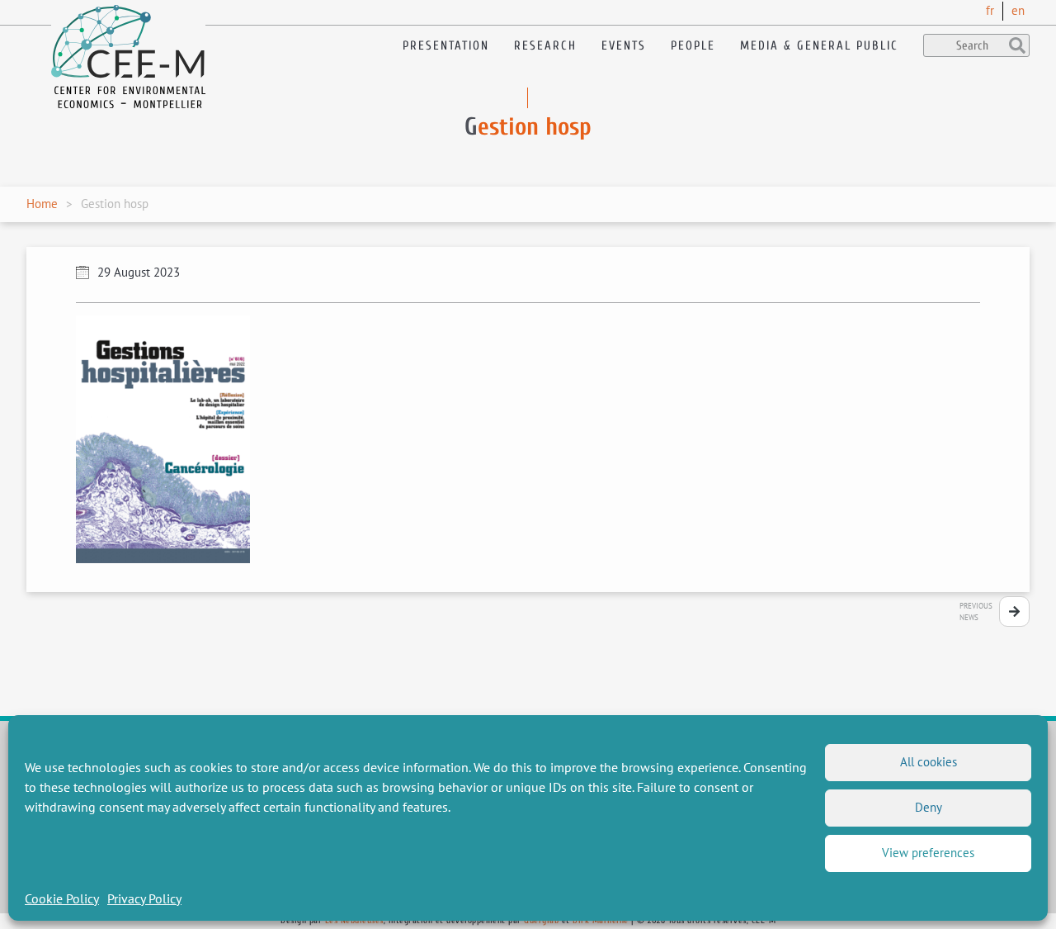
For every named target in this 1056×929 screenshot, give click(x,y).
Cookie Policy (62, 898)
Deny (928, 807)
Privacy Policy (144, 898)
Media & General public (819, 46)
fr (990, 10)
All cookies (928, 762)
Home (42, 203)
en (1018, 10)
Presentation (446, 46)
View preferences (928, 852)
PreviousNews (975, 611)
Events (623, 46)
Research (545, 46)
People (693, 46)
